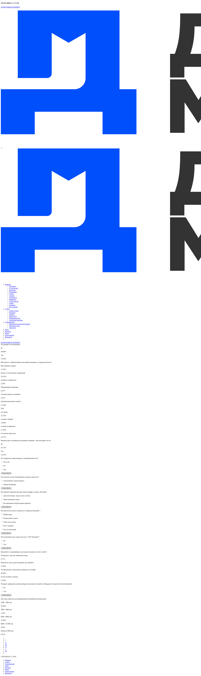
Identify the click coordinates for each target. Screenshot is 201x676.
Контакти (8, 337)
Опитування (9, 335)
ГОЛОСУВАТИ (6, 473)
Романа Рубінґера (9, 484)
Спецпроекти (10, 322)
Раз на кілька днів (9, 529)
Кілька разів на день (10, 518)
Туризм (11, 296)
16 (6, 645)
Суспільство (13, 288)
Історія (11, 314)
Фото (7, 330)
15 (6, 644)
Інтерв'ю (12, 313)
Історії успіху (14, 311)
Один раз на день (9, 522)
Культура (12, 290)
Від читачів (13, 307)
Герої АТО (13, 316)
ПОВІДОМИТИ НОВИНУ (10, 7)
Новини (8, 284)
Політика (12, 286)
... (5, 642)
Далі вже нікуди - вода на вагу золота (16, 496)
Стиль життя (13, 301)
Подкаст (8, 331)
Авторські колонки (16, 320)
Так (4, 469)
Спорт (11, 294)
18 (6, 651)
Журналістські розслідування (19, 324)
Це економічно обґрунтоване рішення (16, 503)
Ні (4, 466)
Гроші (11, 303)
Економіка (13, 292)
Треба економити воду (11, 499)
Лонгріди (12, 328)
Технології (13, 298)
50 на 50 (6, 462)
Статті (7, 309)
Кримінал (12, 299)
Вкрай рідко (7, 514)
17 (6, 647)
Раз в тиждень (8, 526)
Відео (7, 333)
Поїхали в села (14, 326)
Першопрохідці (14, 318)
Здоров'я (12, 305)
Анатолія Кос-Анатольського (13, 481)
